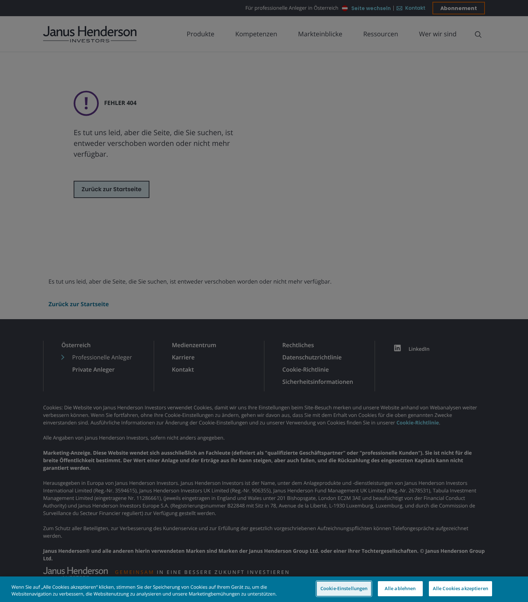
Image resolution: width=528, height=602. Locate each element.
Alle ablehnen (400, 588)
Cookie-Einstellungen (344, 588)
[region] (264, 589)
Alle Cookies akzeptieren (460, 588)
